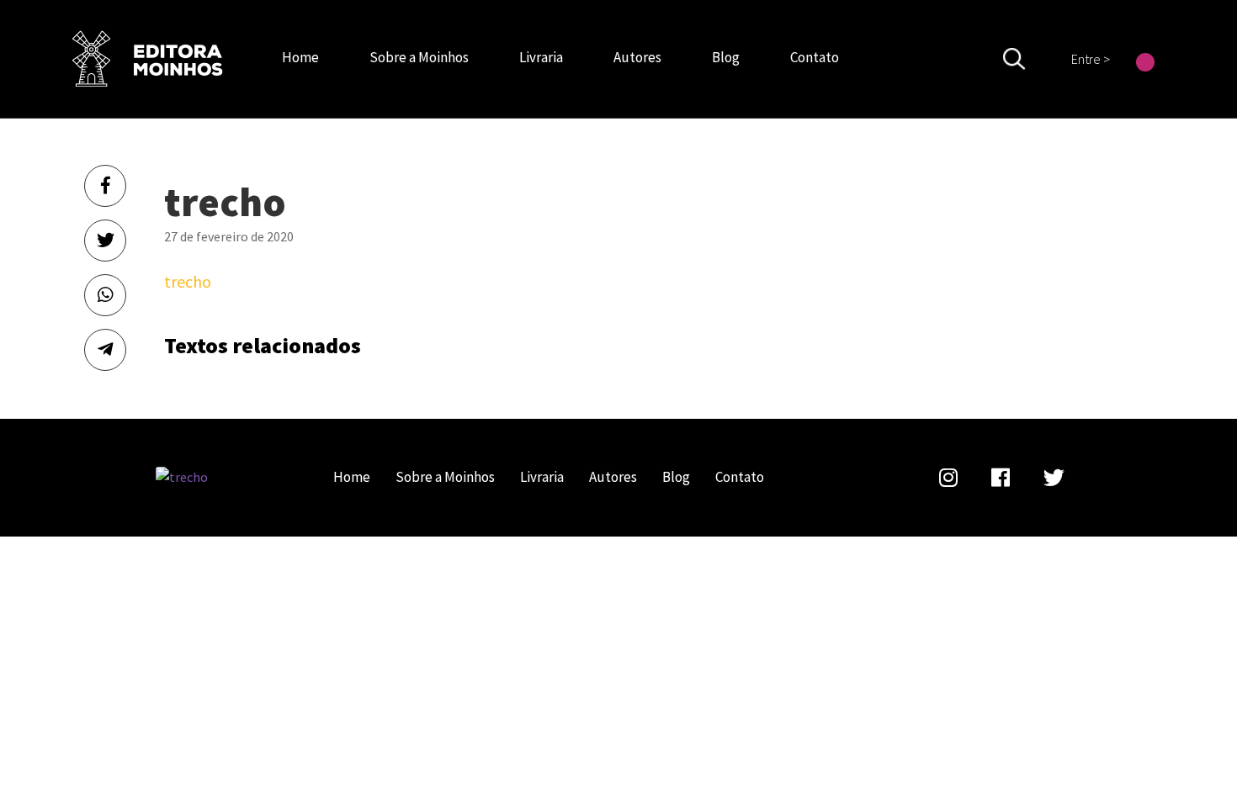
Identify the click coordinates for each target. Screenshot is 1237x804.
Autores (637, 57)
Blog (726, 57)
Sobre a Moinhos (419, 57)
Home (300, 57)
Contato (814, 57)
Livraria (541, 57)
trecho (147, 58)
